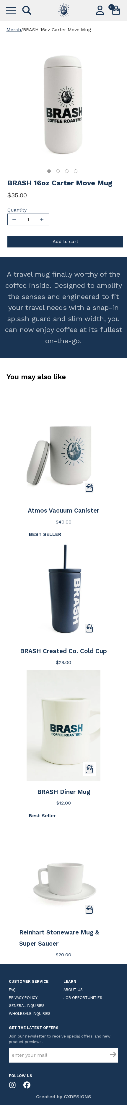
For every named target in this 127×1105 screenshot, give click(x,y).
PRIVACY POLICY (23, 997)
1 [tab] (49, 171)
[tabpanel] (63, 100)
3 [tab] (67, 171)
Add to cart (65, 241)
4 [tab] (75, 171)
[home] (63, 10)
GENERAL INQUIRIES (27, 1005)
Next (112, 102)
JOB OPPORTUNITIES (83, 997)
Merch (13, 29)
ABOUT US (73, 989)
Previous (15, 102)
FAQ (12, 989)
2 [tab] (58, 171)
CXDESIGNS (77, 1096)
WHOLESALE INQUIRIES (30, 1013)
